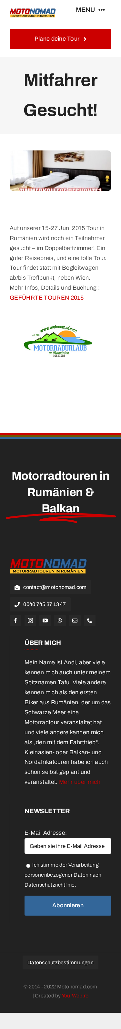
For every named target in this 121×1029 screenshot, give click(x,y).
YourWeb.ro (75, 995)
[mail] (75, 620)
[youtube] (45, 620)
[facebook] (15, 620)
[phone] (90, 620)
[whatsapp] (60, 620)
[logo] (33, 9)
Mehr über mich (79, 782)
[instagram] (30, 620)
